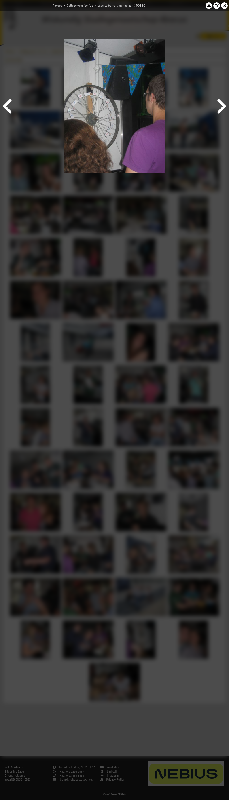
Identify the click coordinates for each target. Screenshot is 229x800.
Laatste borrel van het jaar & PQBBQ (121, 6)
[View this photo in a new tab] (216, 5)
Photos (57, 6)
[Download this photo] (209, 5)
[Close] (224, 5)
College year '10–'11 (80, 6)
